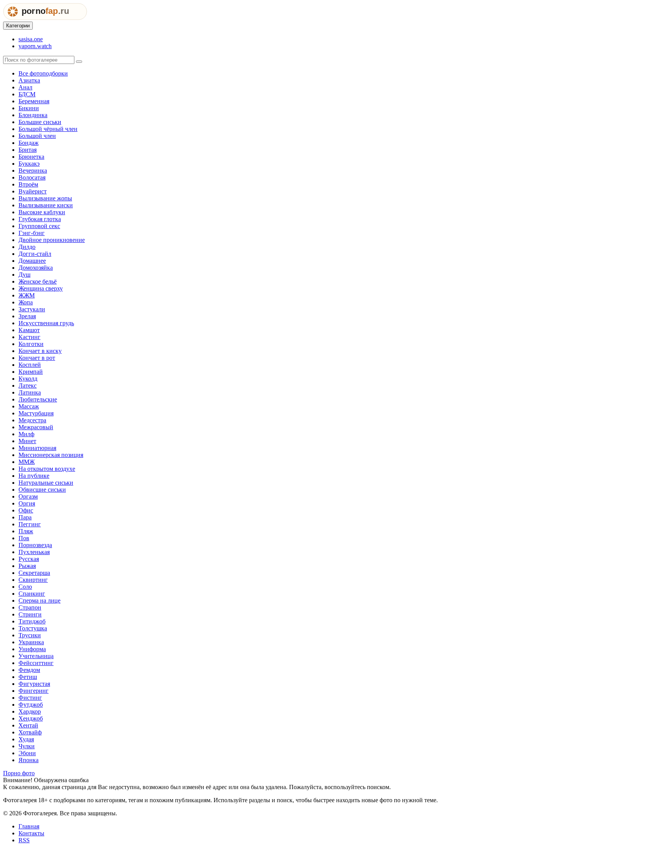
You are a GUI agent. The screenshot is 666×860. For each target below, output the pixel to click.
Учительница (36, 656)
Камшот (29, 330)
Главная (28, 826)
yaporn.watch (35, 46)
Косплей (29, 364)
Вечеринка (32, 170)
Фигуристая (34, 683)
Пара (25, 517)
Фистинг (30, 697)
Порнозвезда (35, 545)
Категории (18, 26)
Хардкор (29, 711)
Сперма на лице (39, 600)
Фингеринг (33, 690)
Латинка (29, 392)
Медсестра (32, 420)
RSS (24, 840)
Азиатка (29, 80)
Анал (25, 87)
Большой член (37, 136)
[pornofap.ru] (45, 18)
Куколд (27, 378)
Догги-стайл (34, 253)
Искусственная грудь (46, 323)
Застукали (31, 309)
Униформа (32, 649)
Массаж (28, 406)
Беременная (33, 101)
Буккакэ (29, 163)
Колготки (31, 344)
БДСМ (26, 94)
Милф (26, 434)
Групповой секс (39, 226)
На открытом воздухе (46, 468)
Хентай (28, 725)
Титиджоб (31, 621)
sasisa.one (30, 39)
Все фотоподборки (43, 73)
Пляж (25, 531)
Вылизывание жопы (45, 198)
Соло (25, 586)
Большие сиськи (39, 122)
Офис (25, 510)
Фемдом (29, 670)
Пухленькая (34, 552)
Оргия (26, 503)
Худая (26, 739)
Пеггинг (29, 524)
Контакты (31, 833)
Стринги (30, 614)
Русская (28, 559)
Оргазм (28, 496)
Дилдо (26, 247)
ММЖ (26, 462)
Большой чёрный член (47, 129)
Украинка (31, 642)
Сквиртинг (33, 579)
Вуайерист (32, 191)
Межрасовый (35, 427)
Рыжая (27, 566)
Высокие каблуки (41, 212)
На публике (33, 475)
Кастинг (29, 337)
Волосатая (31, 177)
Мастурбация (36, 413)
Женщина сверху (40, 288)
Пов (23, 538)
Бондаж (28, 142)
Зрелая (27, 316)
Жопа (25, 302)
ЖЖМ (26, 295)
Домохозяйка (35, 267)
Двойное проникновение (51, 240)
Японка (28, 760)
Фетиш (27, 677)
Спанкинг (31, 593)
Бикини (28, 108)
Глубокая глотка (39, 219)
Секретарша (34, 572)
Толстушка (32, 628)
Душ (24, 274)
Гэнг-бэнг (31, 233)
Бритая (27, 149)
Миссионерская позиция (50, 455)
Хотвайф (30, 732)
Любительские (37, 399)
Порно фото (19, 773)
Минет (27, 441)
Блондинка (32, 115)
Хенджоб (30, 718)
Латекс (27, 385)
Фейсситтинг (36, 663)
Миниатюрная (37, 448)
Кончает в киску (40, 351)
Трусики (29, 635)
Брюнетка (31, 156)
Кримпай (30, 371)
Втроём (28, 184)
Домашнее (32, 260)
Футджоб (30, 704)
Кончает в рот (36, 357)
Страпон (29, 607)
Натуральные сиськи (45, 482)
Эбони (27, 753)
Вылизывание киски (45, 205)
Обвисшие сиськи (42, 489)
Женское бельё (37, 281)
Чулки (26, 746)
